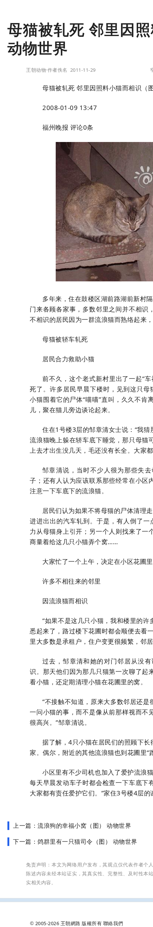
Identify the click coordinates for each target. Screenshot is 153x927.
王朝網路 (71, 923)
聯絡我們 (113, 923)
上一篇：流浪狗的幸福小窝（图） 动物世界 (72, 825)
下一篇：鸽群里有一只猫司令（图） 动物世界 (75, 841)
